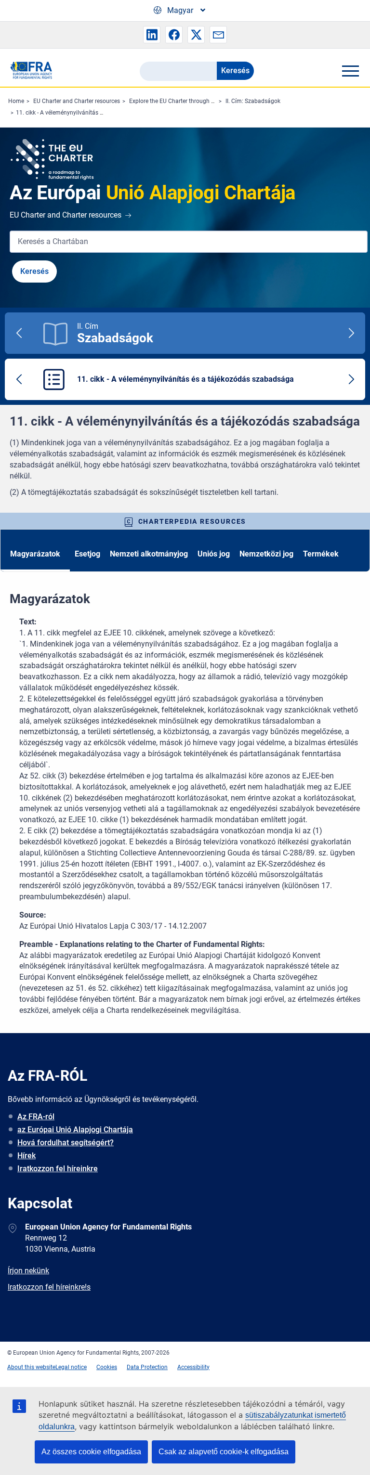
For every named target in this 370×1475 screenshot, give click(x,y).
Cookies (106, 1367)
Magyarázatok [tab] (35, 553)
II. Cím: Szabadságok (252, 101)
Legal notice (71, 1367)
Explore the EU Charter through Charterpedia (187, 101)
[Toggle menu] (350, 71)
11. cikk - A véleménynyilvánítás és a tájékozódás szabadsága (96, 112)
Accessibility (193, 1367)
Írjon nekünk (28, 1270)
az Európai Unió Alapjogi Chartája (75, 1129)
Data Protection (147, 1367)
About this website (31, 1367)
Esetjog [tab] (87, 553)
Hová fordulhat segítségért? (65, 1142)
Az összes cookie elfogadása (91, 1452)
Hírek (26, 1155)
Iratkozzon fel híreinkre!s (49, 1287)
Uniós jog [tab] (214, 553)
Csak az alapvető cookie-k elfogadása (224, 1452)
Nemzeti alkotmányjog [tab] (149, 553)
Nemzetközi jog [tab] (266, 553)
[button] (151, 34)
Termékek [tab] (321, 553)
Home (16, 101)
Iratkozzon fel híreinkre (57, 1168)
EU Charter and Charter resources (76, 101)
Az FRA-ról (35, 1116)
